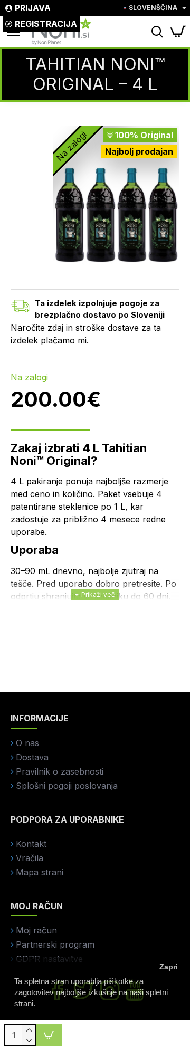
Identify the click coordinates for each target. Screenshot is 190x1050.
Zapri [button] (168, 967)
